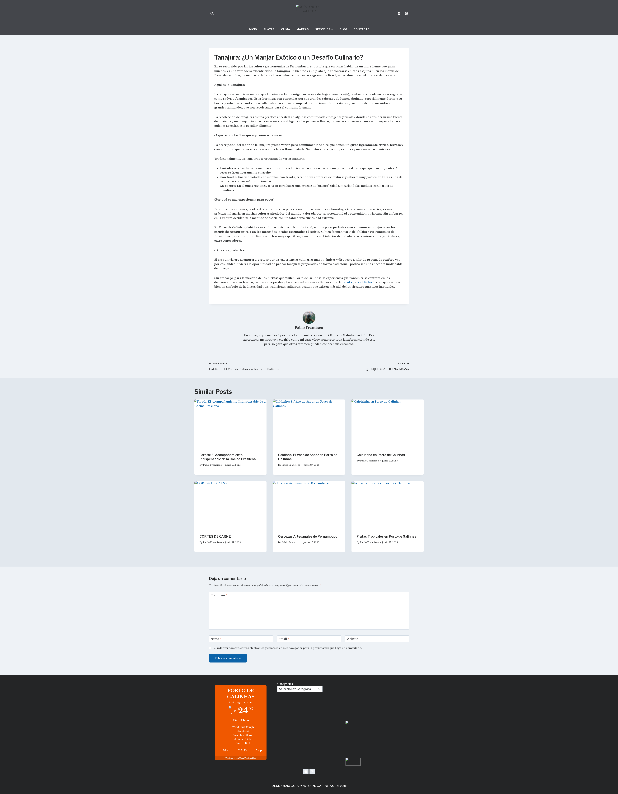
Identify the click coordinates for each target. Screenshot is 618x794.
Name (216, 639)
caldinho (365, 282)
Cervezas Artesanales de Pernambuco (307, 536)
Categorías (285, 684)
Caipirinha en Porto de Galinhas (381, 455)
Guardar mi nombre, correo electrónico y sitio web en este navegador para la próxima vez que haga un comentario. (287, 647)
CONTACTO (362, 29)
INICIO (252, 29)
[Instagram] (406, 13)
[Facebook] (399, 13)
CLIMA (285, 29)
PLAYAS (269, 29)
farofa (347, 282)
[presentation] (230, 423)
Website (352, 639)
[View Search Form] (212, 13)
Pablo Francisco (309, 328)
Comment (219, 595)
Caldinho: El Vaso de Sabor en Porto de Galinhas (244, 366)
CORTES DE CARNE (215, 536)
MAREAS (303, 29)
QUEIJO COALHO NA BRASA (387, 366)
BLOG (343, 29)
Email (283, 639)
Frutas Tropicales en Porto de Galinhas (386, 536)
